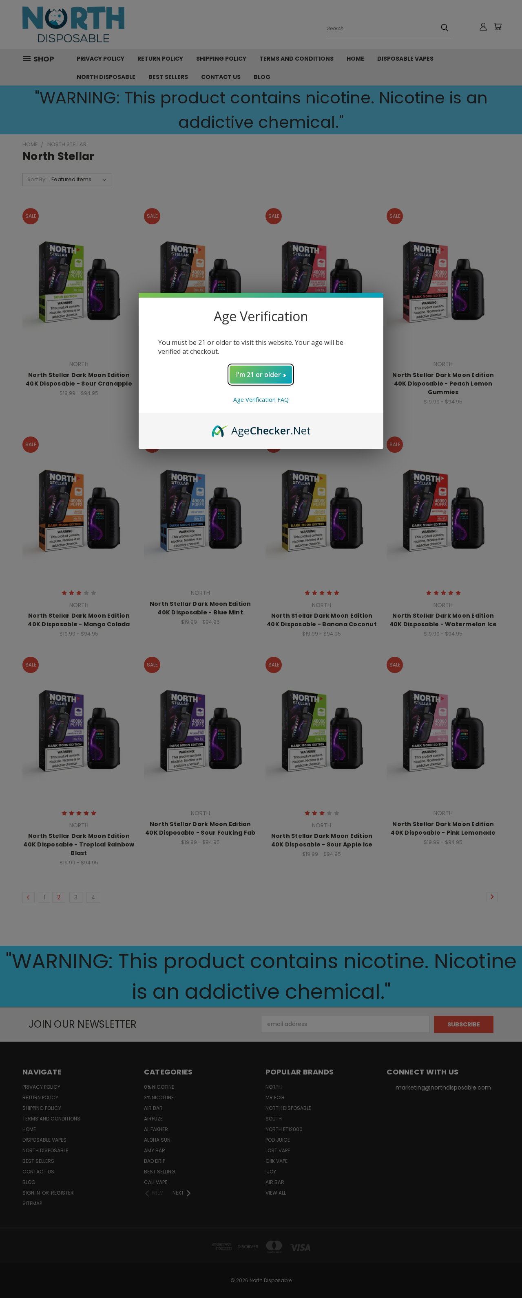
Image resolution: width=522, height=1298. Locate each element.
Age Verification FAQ (261, 399)
